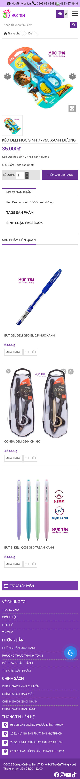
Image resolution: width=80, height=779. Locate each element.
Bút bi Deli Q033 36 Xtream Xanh (29, 548)
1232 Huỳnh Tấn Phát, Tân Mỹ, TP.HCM (36, 734)
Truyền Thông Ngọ (64, 764)
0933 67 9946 (69, 4)
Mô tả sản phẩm (19, 192)
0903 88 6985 (46, 4)
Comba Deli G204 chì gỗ (22, 442)
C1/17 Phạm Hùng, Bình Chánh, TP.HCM (37, 751)
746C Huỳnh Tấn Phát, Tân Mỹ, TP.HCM (36, 742)
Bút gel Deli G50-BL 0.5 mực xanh (29, 336)
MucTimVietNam (22, 4)
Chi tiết (30, 352)
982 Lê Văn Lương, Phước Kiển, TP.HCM (36, 725)
